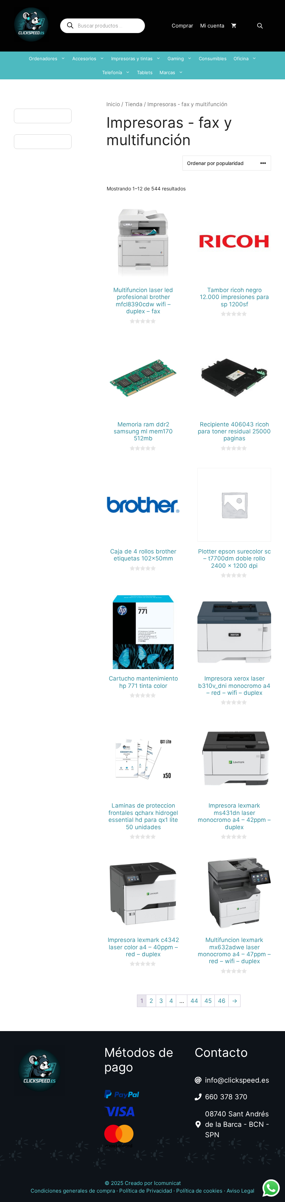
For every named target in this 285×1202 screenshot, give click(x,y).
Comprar (182, 25)
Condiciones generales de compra (73, 1190)
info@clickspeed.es (237, 1080)
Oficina (241, 58)
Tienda (133, 104)
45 (208, 1000)
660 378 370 (226, 1097)
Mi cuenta (212, 25)
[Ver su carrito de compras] (234, 25)
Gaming (176, 58)
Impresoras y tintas (132, 58)
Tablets (145, 72)
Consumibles (213, 58)
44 (194, 1000)
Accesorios (84, 58)
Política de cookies (199, 1190)
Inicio (113, 104)
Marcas (167, 72)
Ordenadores (43, 58)
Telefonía (112, 72)
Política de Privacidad (145, 1190)
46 (222, 1000)
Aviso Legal (240, 1190)
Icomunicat (167, 1183)
